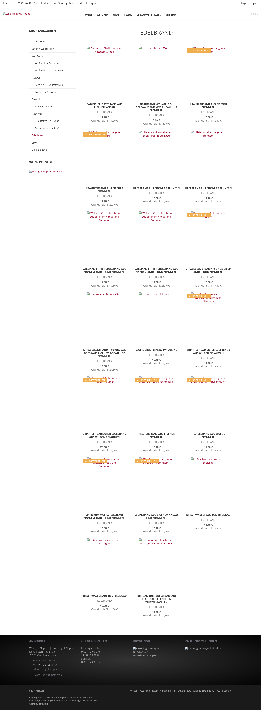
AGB (142, 690)
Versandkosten (168, 690)
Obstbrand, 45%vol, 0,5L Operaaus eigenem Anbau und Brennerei (156, 107)
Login (244, 3)
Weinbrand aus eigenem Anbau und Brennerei (156, 516)
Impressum (152, 690)
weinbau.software (38, 703)
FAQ (218, 690)
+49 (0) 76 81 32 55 (27, 3)
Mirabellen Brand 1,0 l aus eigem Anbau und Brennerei (208, 270)
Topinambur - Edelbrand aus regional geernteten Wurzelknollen (156, 599)
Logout (254, 3)
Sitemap (226, 690)
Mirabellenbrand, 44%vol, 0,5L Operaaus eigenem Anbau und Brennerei (104, 353)
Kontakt (134, 690)
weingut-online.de (82, 700)
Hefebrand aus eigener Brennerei (156, 188)
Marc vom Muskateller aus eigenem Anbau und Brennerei (105, 516)
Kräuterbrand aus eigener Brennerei (208, 105)
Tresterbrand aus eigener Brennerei (156, 435)
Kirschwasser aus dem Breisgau (208, 515)
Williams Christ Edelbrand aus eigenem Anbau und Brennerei (104, 270)
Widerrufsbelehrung (203, 690)
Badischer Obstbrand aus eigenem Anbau (104, 105)
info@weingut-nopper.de (68, 3)
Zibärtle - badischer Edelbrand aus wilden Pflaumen (208, 351)
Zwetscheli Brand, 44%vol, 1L (156, 350)
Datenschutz (184, 690)
